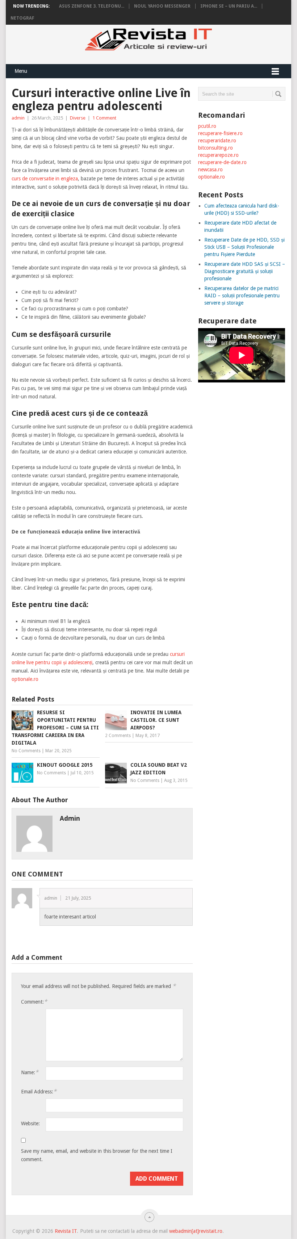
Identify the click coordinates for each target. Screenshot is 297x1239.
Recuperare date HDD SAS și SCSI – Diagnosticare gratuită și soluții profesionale (244, 271)
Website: (30, 1123)
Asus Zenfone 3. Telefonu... (91, 6)
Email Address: (39, 1091)
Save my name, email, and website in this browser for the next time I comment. (96, 1155)
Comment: (34, 1001)
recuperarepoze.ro (218, 155)
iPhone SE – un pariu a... (228, 6)
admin (18, 118)
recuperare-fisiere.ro (220, 133)
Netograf (22, 18)
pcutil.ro (207, 126)
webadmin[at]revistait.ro (195, 1231)
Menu (20, 71)
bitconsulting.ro (215, 148)
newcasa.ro (210, 169)
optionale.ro (25, 679)
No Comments (26, 750)
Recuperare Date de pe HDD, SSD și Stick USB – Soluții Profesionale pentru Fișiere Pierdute (244, 247)
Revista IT (66, 1231)
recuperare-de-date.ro (222, 162)
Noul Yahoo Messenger (162, 6)
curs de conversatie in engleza (45, 178)
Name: (29, 1072)
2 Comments (118, 735)
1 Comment (104, 118)
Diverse (77, 118)
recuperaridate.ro (217, 140)
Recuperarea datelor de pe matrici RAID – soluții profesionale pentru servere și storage (242, 295)
